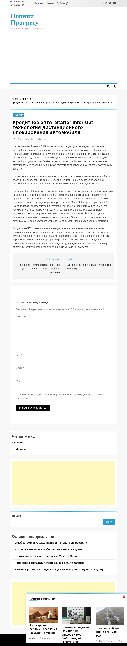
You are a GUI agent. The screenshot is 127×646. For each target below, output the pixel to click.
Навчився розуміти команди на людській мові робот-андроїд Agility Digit (75, 635)
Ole (34, 638)
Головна (39, 3)
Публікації (62, 3)
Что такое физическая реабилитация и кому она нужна (48, 549)
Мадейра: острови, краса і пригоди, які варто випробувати (51, 542)
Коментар (22, 316)
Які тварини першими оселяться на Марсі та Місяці (43, 629)
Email (20, 368)
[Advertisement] (63, 54)
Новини (50, 3)
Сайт (19, 381)
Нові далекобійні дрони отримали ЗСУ (107, 632)
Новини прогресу (24, 19)
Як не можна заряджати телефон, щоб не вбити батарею (49, 562)
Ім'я (19, 354)
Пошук (16, 515)
